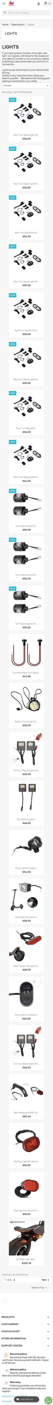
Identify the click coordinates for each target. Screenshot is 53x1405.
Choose (26, 85)
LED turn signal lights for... (26, 770)
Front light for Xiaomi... (26, 868)
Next (46, 1280)
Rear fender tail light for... (26, 966)
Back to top (40, 1287)
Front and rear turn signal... (26, 672)
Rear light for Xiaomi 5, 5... (26, 1210)
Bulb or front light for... (26, 721)
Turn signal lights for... (26, 526)
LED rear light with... (26, 1259)
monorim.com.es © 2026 (14, 1396)
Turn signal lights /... (27, 819)
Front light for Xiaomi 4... (27, 917)
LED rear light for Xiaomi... (26, 1161)
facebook (7, 1401)
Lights (11, 33)
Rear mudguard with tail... (26, 1112)
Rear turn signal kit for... (26, 232)
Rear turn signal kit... (26, 428)
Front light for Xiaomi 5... (26, 1015)
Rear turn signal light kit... (26, 135)
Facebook (4, 1301)
